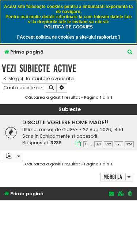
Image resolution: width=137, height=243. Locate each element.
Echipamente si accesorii (68, 136)
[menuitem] (130, 52)
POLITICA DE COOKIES (68, 27)
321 (98, 144)
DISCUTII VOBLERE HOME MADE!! (65, 122)
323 (118, 144)
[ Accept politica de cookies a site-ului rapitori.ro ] (68, 37)
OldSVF (70, 129)
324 (129, 144)
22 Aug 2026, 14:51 (103, 129)
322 (108, 144)
